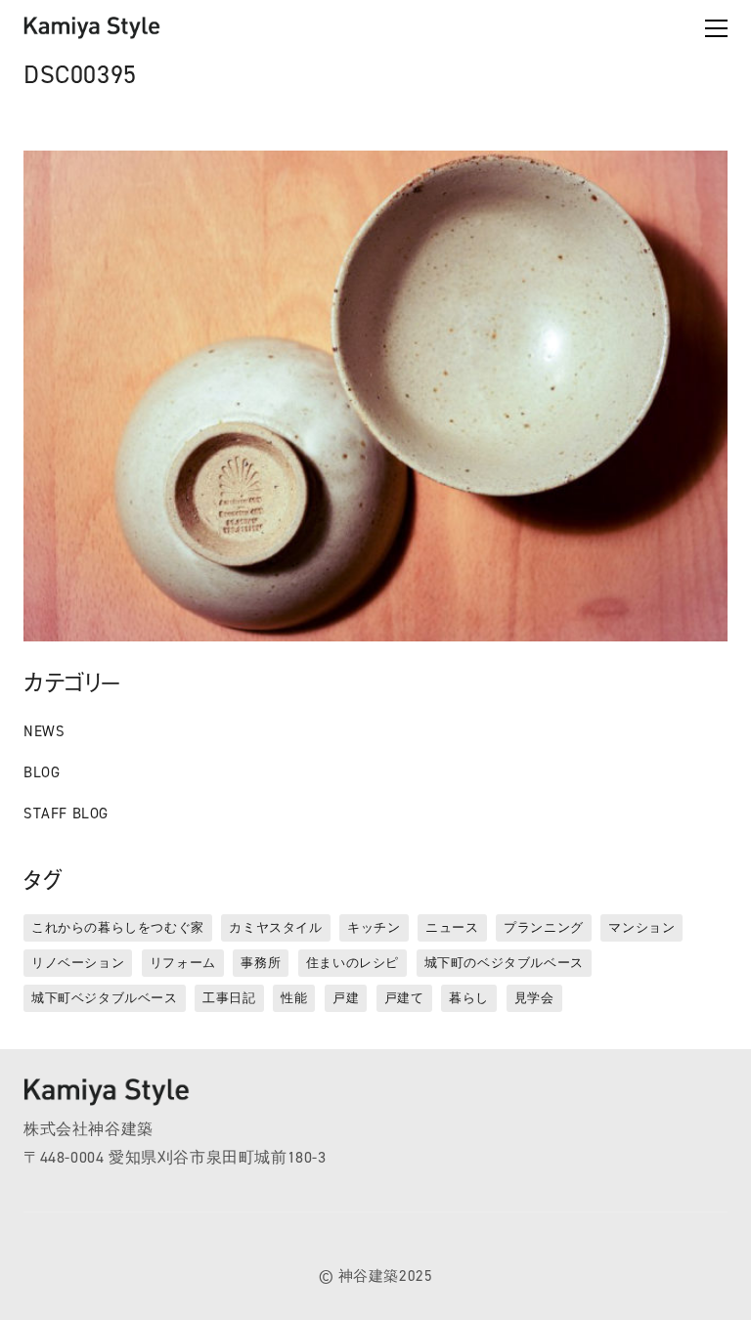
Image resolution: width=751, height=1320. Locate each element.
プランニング (544, 927)
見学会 (534, 998)
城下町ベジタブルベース (104, 998)
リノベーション (77, 962)
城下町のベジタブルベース (504, 962)
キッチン (373, 927)
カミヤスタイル (275, 927)
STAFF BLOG (66, 813)
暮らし (469, 998)
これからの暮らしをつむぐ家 (117, 927)
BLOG (41, 772)
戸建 (345, 998)
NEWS (44, 731)
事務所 (261, 962)
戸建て (404, 998)
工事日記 (228, 998)
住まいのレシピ (352, 962)
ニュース (451, 927)
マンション (641, 927)
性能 (294, 998)
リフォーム (183, 962)
